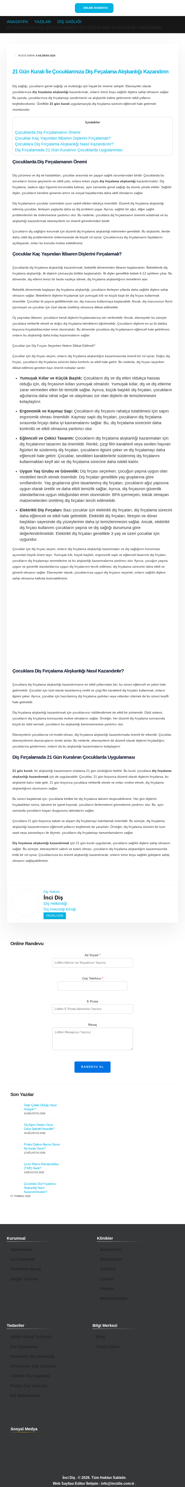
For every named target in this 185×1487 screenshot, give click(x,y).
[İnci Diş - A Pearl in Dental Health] (32, 8)
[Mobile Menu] (174, 8)
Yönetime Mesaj (25, 1269)
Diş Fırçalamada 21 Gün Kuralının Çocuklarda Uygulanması (69, 150)
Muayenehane (113, 1298)
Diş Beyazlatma (25, 1395)
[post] (16, 1108)
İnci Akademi (22, 1259)
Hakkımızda (21, 1249)
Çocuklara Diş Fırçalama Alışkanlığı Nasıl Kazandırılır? (64, 144)
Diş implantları (24, 1346)
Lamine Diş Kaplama (30, 1376)
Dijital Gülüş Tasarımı (30, 1337)
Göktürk (108, 1269)
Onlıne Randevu (95, 7)
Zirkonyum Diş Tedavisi (33, 1366)
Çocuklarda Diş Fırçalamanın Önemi (47, 132)
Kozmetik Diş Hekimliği (32, 1356)
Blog (100, 1337)
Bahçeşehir (111, 1249)
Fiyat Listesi (107, 1346)
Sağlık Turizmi (23, 1279)
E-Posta (92, 1001)
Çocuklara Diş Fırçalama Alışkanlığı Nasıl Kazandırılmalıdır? (40, 1188)
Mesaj (92, 1024)
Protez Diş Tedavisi (28, 1386)
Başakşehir (111, 1259)
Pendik (107, 1288)
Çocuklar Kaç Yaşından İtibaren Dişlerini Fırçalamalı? (63, 138)
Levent (106, 1279)
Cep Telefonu (92, 978)
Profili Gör (54, 915)
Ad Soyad (92, 955)
